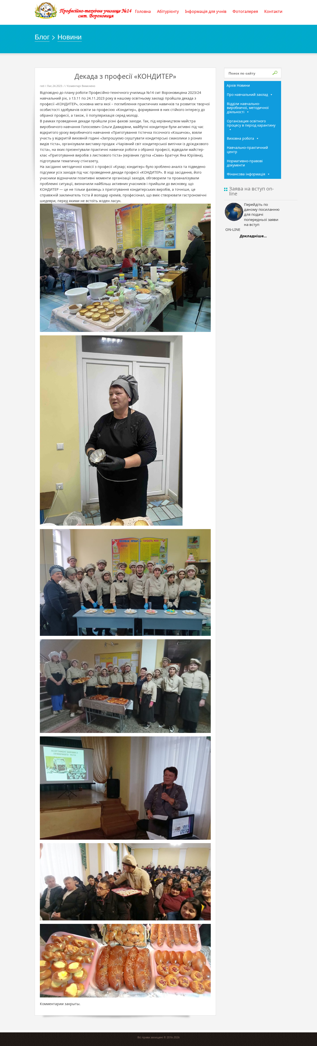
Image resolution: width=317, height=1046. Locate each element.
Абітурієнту (168, 11)
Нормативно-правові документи (245, 163)
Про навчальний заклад (247, 94)
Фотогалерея (245, 11)
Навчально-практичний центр (247, 149)
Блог (42, 36)
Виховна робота (240, 138)
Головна (143, 11)
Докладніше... (253, 235)
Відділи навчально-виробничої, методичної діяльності (248, 107)
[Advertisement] (252, 320)
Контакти (273, 11)
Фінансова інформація (246, 174)
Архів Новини (238, 85)
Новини (69, 36)
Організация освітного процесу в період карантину (251, 123)
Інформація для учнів (205, 11)
